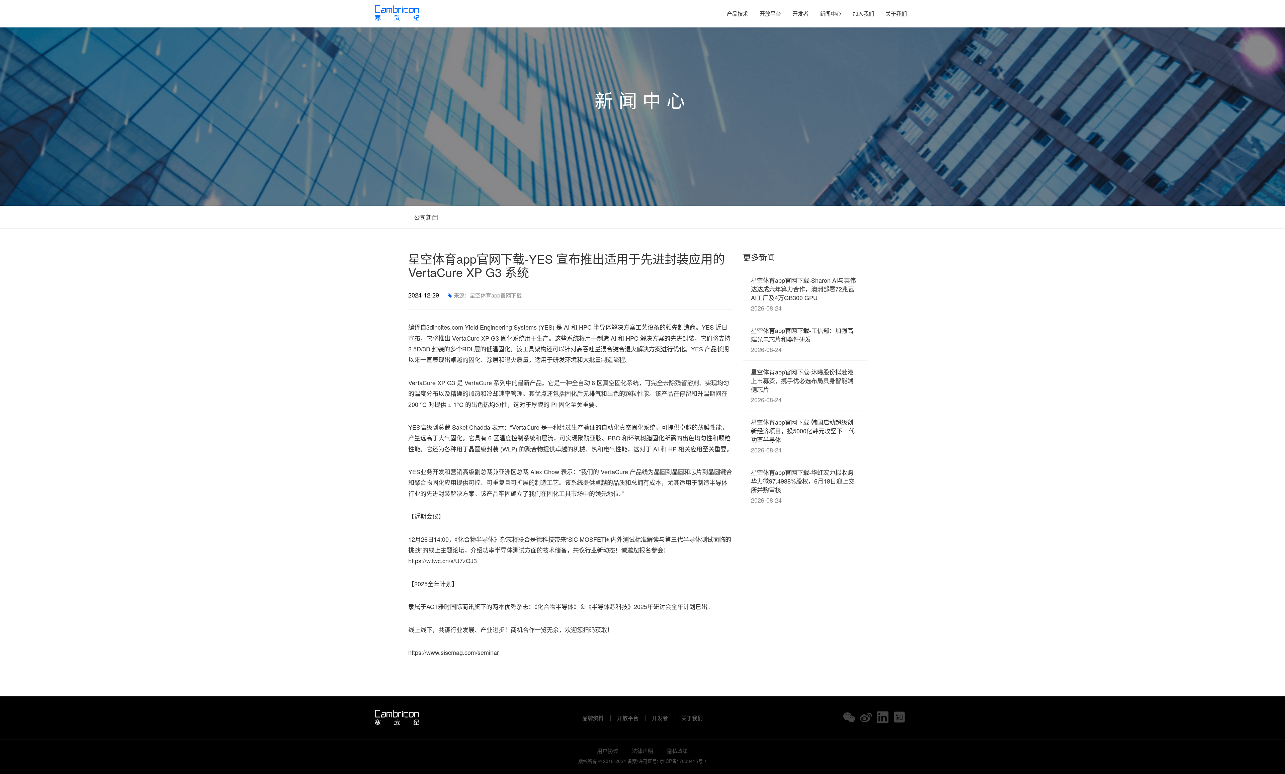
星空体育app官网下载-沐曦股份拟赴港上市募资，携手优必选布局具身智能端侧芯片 (802, 385)
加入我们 (863, 13)
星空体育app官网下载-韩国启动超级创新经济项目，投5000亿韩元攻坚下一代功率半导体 (803, 436)
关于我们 (896, 13)
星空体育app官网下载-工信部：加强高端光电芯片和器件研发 (802, 340)
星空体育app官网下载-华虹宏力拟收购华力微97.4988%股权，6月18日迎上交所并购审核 (802, 486)
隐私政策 (677, 751)
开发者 (800, 13)
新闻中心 (830, 13)
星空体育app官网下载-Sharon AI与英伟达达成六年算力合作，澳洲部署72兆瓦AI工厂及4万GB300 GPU (803, 294)
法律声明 (642, 751)
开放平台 (770, 13)
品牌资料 (593, 718)
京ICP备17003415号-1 (683, 761)
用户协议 (607, 751)
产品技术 (737, 13)
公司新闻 (425, 217)
